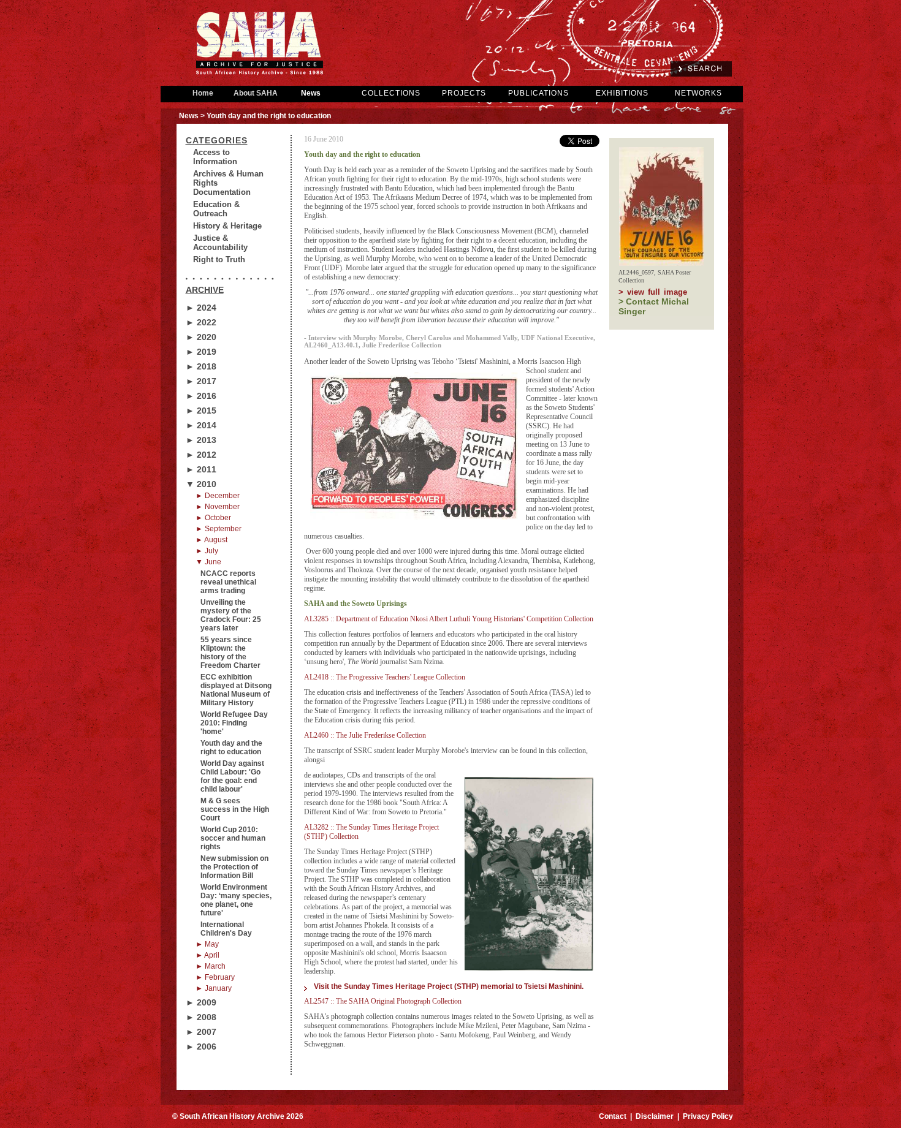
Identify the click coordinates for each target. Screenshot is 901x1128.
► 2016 (201, 396)
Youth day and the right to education (231, 747)
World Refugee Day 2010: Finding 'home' (234, 723)
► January (214, 988)
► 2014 (201, 425)
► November (218, 506)
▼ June (208, 562)
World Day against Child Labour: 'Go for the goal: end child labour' (232, 776)
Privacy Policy (708, 1116)
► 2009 (201, 1002)
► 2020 (201, 337)
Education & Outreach (216, 209)
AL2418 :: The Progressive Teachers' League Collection (384, 677)
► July (207, 551)
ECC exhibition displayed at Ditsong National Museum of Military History (236, 690)
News (310, 93)
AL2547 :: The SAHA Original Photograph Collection (383, 1001)
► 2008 (201, 1017)
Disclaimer (655, 1116)
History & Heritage (227, 225)
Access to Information (215, 157)
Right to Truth (219, 259)
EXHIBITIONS (622, 93)
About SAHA (255, 93)
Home (203, 93)
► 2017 (201, 381)
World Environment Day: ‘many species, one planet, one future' (236, 900)
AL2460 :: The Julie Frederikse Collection (365, 735)
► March (211, 966)
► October (213, 517)
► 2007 (201, 1032)
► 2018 (201, 366)
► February (215, 977)
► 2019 (201, 352)
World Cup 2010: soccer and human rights (232, 838)
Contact (612, 1116)
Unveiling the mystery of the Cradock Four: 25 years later (230, 615)
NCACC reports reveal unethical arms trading (228, 582)
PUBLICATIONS (538, 93)
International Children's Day (226, 928)
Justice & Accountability (220, 242)
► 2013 (201, 440)
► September (218, 528)
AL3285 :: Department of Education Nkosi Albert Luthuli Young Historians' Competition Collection (448, 619)
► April (207, 955)
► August (211, 540)
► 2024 (201, 307)
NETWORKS (698, 93)
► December (218, 495)
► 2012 (201, 455)
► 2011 (201, 469)
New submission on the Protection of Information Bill (234, 867)
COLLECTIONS (391, 93)
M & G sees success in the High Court (234, 809)
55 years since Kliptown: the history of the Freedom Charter (230, 652)
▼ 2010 (201, 484)
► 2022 (201, 322)
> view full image (652, 292)
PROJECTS (464, 93)
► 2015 (201, 410)
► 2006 (201, 1046)
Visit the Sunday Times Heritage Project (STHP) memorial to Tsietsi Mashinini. (449, 986)
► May (207, 944)
